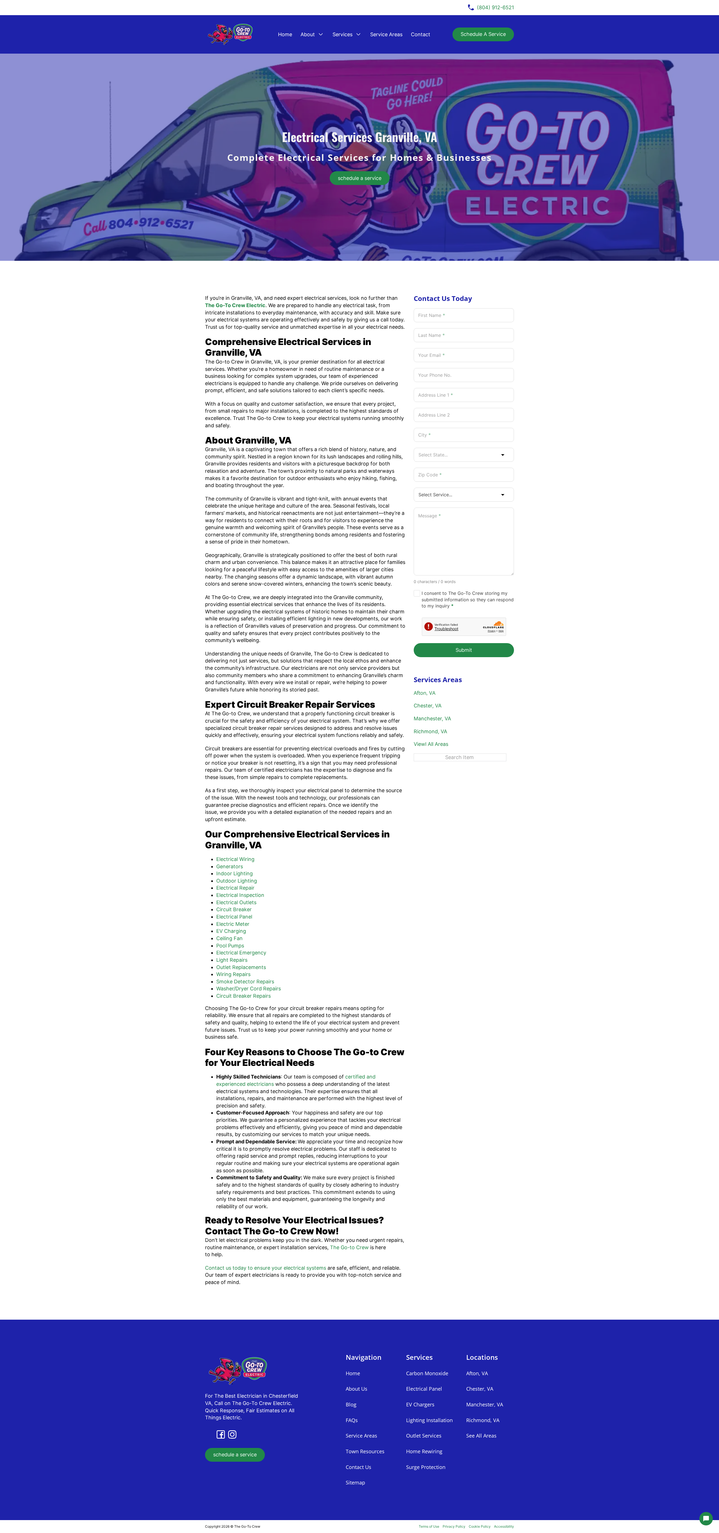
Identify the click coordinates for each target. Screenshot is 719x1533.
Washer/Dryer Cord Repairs (248, 988)
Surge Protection (425, 1467)
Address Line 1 (435, 395)
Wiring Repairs (233, 974)
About (308, 34)
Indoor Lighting (234, 873)
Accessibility (504, 1526)
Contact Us (358, 1467)
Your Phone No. (434, 375)
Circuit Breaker (234, 909)
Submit (464, 650)
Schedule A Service (483, 34)
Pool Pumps (230, 946)
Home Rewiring (424, 1451)
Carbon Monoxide (427, 1373)
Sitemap (355, 1482)
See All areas (481, 1435)
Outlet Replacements (241, 967)
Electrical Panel (234, 917)
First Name (431, 315)
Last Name (431, 335)
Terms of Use (429, 1526)
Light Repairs (231, 960)
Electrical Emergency (241, 953)
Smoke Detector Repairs (245, 981)
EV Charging (231, 931)
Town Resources (365, 1451)
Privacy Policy (454, 1526)
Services (342, 34)
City (424, 435)
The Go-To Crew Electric (235, 305)
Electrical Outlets (236, 902)
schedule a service (359, 178)
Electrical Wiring (235, 859)
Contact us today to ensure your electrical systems (265, 1268)
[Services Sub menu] (358, 34)
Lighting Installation (429, 1420)
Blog (351, 1404)
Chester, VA (428, 706)
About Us (356, 1388)
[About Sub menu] (320, 34)
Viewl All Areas (431, 744)
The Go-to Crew (349, 1247)
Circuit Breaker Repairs (243, 996)
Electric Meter (232, 924)
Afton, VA (424, 692)
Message (429, 515)
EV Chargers (420, 1404)
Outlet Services (424, 1435)
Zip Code (430, 475)
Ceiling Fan (229, 938)
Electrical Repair (235, 888)
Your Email (431, 355)
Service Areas (386, 34)
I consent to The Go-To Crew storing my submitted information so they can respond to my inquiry (468, 599)
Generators (229, 866)
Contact (420, 34)
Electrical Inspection (240, 895)
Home (285, 34)
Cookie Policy (480, 1526)
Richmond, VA (430, 731)
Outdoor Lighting (236, 881)
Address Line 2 (434, 415)
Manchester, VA (432, 718)
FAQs (352, 1420)
